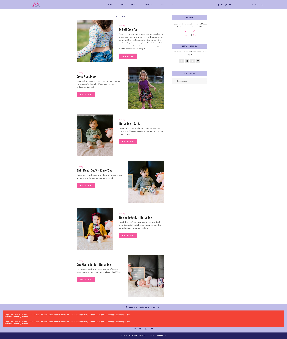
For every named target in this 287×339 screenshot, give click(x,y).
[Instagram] (226, 4)
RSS (173, 5)
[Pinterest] (222, 4)
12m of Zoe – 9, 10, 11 (130, 123)
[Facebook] (218, 4)
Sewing (122, 26)
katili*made (139, 336)
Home (109, 5)
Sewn (121, 5)
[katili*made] (36, 4)
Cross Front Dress (87, 76)
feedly (184, 31)
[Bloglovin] (230, 4)
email (185, 35)
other (194, 35)
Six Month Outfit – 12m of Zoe (135, 217)
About (161, 5)
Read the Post (128, 56)
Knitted (134, 5)
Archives (148, 5)
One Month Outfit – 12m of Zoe (94, 264)
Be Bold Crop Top (128, 29)
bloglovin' (194, 31)
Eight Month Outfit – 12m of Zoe (94, 170)
